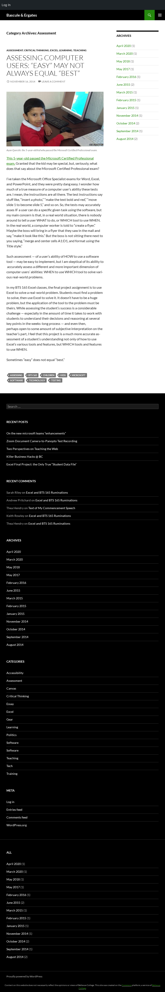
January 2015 (125, 108)
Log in (10, 802)
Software (12, 742)
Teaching (80, 50)
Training (11, 773)
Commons (126, 985)
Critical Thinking (36, 50)
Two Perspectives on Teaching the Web (32, 449)
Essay (10, 704)
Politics (11, 735)
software (16, 380)
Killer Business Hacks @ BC (24, 456)
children (48, 375)
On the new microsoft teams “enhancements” (36, 433)
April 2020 (123, 46)
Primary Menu (160, 15)
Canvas (11, 688)
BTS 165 (32, 375)
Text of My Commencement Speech (51, 508)
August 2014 (124, 139)
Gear (9, 719)
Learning (65, 50)
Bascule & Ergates (21, 15)
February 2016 (126, 77)
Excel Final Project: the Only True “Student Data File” (41, 464)
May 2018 (123, 61)
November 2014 (127, 115)
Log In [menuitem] (6, 5)
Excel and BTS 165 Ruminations (47, 492)
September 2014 (127, 131)
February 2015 (126, 100)
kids (63, 375)
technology (37, 380)
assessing (16, 375)
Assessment (14, 50)
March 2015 (124, 92)
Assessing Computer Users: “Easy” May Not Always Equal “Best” (45, 65)
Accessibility (14, 673)
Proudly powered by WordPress (24, 976)
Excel (54, 50)
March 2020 (124, 53)
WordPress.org (16, 825)
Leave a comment (53, 81)
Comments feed (17, 817)
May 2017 (123, 69)
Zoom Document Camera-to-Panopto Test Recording (41, 441)
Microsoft (79, 375)
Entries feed (14, 809)
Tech (9, 766)
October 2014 (125, 123)
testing (56, 380)
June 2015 (123, 84)
